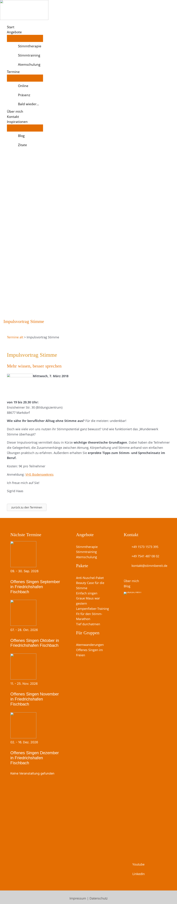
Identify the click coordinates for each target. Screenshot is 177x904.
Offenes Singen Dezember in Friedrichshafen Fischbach (34, 757)
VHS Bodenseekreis (39, 474)
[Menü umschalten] (25, 38)
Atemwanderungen (90, 645)
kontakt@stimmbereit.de (149, 566)
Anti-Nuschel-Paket (90, 578)
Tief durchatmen (88, 624)
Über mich (131, 581)
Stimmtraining (86, 552)
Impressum (77, 898)
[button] (23, 32)
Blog (127, 586)
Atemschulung (86, 557)
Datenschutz (99, 898)
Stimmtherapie (87, 547)
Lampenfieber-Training (92, 609)
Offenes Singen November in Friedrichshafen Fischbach (34, 699)
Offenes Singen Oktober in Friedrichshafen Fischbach (34, 643)
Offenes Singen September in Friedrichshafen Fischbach (35, 586)
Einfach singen (86, 593)
